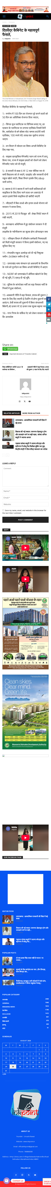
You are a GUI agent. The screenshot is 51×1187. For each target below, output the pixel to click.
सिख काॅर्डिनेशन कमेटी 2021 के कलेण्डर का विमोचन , (12, 368)
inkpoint (7, 39)
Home (4, 22)
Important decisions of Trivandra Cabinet (23, 354)
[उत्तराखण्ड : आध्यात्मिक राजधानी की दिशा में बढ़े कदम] (8, 423)
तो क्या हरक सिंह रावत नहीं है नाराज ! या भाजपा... (29, 959)
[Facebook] (16, 1175)
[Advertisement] (25, 889)
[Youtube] (30, 401)
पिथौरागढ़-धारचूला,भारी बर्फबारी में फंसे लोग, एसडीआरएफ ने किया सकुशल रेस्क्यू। (31, 982)
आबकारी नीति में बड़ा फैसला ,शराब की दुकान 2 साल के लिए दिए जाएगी (38, 368)
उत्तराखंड (14, 26)
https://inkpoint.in (25, 397)
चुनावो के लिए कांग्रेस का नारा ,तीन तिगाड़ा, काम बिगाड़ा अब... (31, 970)
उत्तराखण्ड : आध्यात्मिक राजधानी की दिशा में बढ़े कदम (32, 917)
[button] (4, 16)
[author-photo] (25, 390)
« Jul (4, 1074)
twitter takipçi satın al (15, 327)
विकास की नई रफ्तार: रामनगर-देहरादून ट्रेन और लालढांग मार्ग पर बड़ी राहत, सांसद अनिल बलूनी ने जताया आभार (31, 434)
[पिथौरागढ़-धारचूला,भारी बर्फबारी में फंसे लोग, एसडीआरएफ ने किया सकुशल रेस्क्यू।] (8, 982)
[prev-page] (3, 455)
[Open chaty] (6, 1181)
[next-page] (7, 455)
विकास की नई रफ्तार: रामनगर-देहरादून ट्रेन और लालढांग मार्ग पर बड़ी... (32, 929)
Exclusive (12, 22)
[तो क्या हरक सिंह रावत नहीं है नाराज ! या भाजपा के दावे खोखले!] (7, 961)
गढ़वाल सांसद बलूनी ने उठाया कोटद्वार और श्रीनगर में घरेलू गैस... (30, 940)
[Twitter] (26, 401)
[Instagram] (21, 401)
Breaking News (6, 425)
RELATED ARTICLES (12, 413)
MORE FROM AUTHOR (31, 413)
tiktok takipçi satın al (14, 338)
